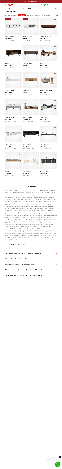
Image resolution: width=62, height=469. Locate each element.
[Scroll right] (58, 15)
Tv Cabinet (22, 15)
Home (6, 8)
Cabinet (37, 15)
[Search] (42, 4)
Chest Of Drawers (46, 15)
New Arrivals (7, 18)
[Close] (60, 457)
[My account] (48, 5)
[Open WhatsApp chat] (58, 464)
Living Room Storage (22, 8)
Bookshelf (30, 15)
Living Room (12, 8)
